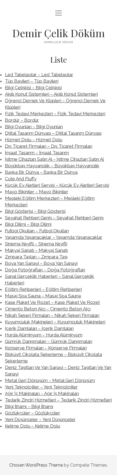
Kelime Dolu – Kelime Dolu (32, 426)
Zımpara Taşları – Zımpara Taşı (36, 256)
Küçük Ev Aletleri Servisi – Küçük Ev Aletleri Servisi (57, 185)
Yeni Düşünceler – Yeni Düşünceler (40, 419)
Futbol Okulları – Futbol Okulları (37, 230)
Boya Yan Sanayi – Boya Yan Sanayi (41, 263)
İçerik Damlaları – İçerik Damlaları (39, 328)
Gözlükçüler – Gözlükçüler (32, 413)
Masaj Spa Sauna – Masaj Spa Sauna (43, 296)
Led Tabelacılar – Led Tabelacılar (39, 74)
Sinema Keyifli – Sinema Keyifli (36, 243)
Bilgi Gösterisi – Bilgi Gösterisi (35, 211)
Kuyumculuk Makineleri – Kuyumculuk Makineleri (55, 322)
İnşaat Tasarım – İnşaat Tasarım (37, 152)
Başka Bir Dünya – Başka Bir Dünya (41, 172)
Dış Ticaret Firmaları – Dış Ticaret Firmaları (48, 146)
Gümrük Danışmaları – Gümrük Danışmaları (48, 341)
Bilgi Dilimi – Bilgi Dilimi (28, 224)
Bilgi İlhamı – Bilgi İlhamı (29, 406)
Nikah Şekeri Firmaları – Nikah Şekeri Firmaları (52, 315)
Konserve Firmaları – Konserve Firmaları (46, 348)
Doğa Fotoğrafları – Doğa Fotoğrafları (45, 269)
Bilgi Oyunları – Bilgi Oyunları (34, 126)
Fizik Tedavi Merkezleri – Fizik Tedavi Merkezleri (55, 113)
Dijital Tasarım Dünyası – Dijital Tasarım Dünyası (53, 133)
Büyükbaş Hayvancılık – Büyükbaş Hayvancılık (52, 165)
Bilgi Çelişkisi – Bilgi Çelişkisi (33, 87)
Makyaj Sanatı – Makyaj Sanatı (36, 250)
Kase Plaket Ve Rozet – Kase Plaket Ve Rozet (52, 302)
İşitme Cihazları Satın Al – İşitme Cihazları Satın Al (54, 159)
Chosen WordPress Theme (36, 465)
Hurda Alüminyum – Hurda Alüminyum (43, 335)
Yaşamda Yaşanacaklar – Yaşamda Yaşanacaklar (53, 237)
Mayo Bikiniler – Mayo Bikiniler (36, 191)
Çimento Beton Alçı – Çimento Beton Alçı (48, 309)
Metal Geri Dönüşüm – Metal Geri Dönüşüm (50, 380)
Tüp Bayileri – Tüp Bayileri (32, 81)
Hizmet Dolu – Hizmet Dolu (33, 139)
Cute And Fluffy (20, 178)
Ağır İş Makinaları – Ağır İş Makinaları (42, 393)
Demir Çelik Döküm (58, 33)
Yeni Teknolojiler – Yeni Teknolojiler (41, 387)
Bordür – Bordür (22, 120)
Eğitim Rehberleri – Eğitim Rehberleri (43, 289)
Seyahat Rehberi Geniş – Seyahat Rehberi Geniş (54, 217)
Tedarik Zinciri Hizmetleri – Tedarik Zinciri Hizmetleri (58, 400)
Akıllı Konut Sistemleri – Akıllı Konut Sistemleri (51, 94)
